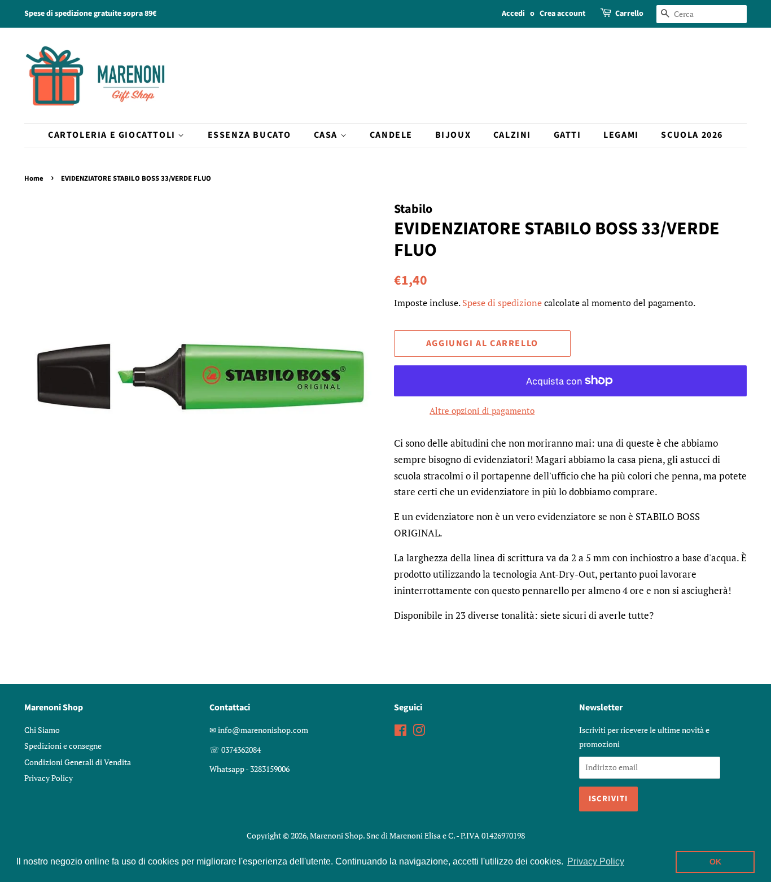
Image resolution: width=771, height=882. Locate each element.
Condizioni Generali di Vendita (77, 762)
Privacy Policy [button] (595, 861)
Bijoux (453, 135)
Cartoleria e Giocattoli (113, 135)
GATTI (567, 135)
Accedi (513, 13)
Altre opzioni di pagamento (482, 410)
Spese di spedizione (502, 302)
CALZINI (512, 135)
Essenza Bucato (249, 135)
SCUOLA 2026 (692, 135)
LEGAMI (621, 135)
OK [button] (715, 861)
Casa (327, 135)
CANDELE (391, 135)
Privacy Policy (48, 777)
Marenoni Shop (336, 835)
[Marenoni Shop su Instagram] (419, 732)
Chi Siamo (42, 729)
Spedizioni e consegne (63, 745)
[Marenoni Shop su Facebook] (400, 732)
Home (33, 178)
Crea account (562, 13)
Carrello (629, 13)
